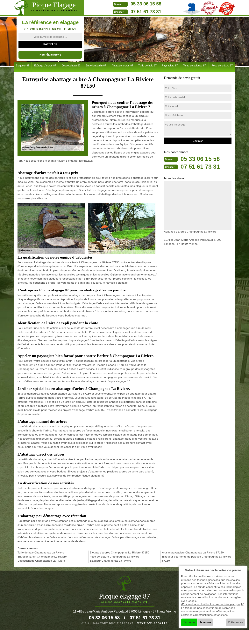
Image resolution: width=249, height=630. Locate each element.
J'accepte (189, 622)
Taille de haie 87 (147, 65)
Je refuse (205, 622)
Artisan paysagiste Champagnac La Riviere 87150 (193, 552)
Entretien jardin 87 (96, 65)
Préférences (235, 622)
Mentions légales (152, 623)
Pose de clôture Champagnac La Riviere (114, 556)
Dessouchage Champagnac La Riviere (41, 560)
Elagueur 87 (22, 65)
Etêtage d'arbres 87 (45, 65)
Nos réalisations (50, 54)
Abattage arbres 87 (122, 65)
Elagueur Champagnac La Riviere (110, 560)
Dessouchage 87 (70, 65)
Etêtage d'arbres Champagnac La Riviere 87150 (119, 552)
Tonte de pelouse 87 (194, 65)
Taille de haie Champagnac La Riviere (41, 552)
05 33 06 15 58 (146, 3)
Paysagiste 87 (170, 65)
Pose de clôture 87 (222, 65)
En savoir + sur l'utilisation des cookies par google (212, 604)
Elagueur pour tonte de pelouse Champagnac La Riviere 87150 (196, 558)
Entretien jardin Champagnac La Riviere (42, 556)
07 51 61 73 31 (146, 11)
